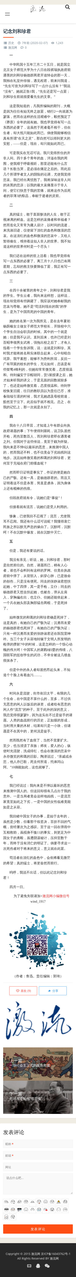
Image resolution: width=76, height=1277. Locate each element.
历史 (11, 43)
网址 (8, 1167)
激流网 (12, 47)
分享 (55, 991)
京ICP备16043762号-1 (56, 1254)
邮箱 (9, 1155)
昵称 (9, 1144)
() (25, 991)
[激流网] (38, 8)
